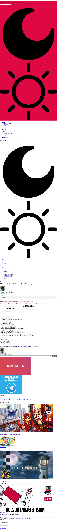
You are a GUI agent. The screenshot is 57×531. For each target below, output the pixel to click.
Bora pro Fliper (2, 479)
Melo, (42, 302)
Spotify (9, 301)
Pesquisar (54, 356)
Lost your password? (3, 528)
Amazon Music (12, 301)
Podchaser (20, 301)
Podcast (29, 346)
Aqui (31, 340)
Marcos (39, 302)
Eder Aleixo (50, 302)
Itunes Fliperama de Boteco (7, 342)
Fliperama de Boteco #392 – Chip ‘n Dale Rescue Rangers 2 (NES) (10, 434)
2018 (4, 346)
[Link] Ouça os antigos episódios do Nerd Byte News (10, 310)
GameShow (14, 346)
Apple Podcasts (5, 301)
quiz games (36, 346)
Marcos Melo (26, 346)
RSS (32, 301)
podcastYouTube (32, 346)
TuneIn (28, 301)
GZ (21, 346)
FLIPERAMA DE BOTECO (4, 140)
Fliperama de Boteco (3, 281)
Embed (22, 299)
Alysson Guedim (7, 346)
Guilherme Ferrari (2, 293)
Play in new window (5, 299)
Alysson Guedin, (45, 302)
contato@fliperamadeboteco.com (10, 344)
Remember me (3, 526)
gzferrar (23, 346)
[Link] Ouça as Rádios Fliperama (7, 311)
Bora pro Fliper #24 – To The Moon (5, 481)
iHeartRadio (17, 301)
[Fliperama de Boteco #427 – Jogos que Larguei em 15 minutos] (26, 511)
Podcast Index (24, 301)
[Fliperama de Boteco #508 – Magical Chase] (7, 446)
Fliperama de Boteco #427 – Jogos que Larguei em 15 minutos (9, 514)
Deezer (30, 301)
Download (10, 299)
